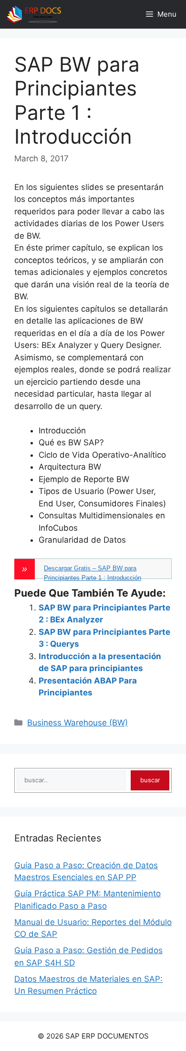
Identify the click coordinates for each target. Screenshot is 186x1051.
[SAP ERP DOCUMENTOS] (34, 14)
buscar (150, 780)
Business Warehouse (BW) (77, 722)
